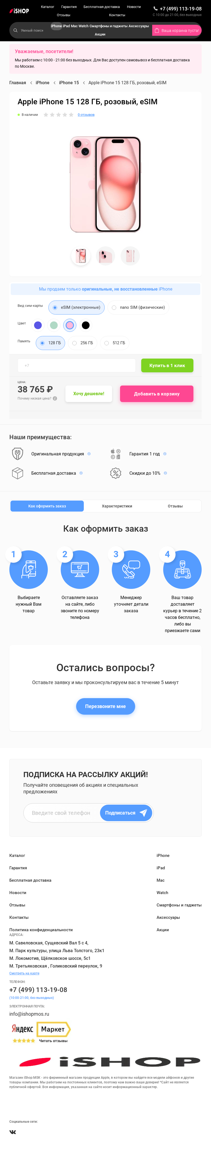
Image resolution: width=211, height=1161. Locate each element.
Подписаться (120, 813)
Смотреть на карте (24, 973)
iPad (66, 26)
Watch (83, 26)
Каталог (47, 7)
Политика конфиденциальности (41, 929)
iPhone (56, 26)
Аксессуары (139, 26)
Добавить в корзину (157, 394)
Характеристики (117, 506)
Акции (100, 34)
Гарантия (69, 7)
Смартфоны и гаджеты (108, 26)
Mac (74, 26)
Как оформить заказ (47, 506)
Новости (134, 7)
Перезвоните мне (105, 706)
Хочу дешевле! (88, 393)
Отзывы (63, 15)
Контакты (117, 15)
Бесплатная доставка (102, 7)
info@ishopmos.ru (29, 1014)
